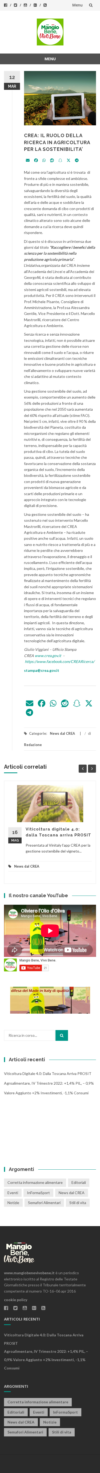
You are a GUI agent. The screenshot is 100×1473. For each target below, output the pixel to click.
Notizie (13, 1202)
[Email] (28, 160)
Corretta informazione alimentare (35, 1182)
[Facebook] (36, 160)
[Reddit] (52, 160)
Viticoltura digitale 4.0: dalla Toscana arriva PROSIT (47, 1073)
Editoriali (78, 1182)
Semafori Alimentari (44, 1202)
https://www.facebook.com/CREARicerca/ (59, 661)
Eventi (12, 1192)
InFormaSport (38, 1192)
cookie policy (15, 1299)
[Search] (61, 1035)
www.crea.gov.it (48, 655)
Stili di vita (77, 1202)
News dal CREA (62, 733)
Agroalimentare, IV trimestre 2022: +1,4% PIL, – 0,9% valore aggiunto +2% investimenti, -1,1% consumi (46, 1359)
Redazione (33, 745)
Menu (77, 5)
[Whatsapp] (44, 160)
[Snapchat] (60, 160)
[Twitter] (68, 160)
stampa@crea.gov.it (41, 670)
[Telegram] (77, 160)
